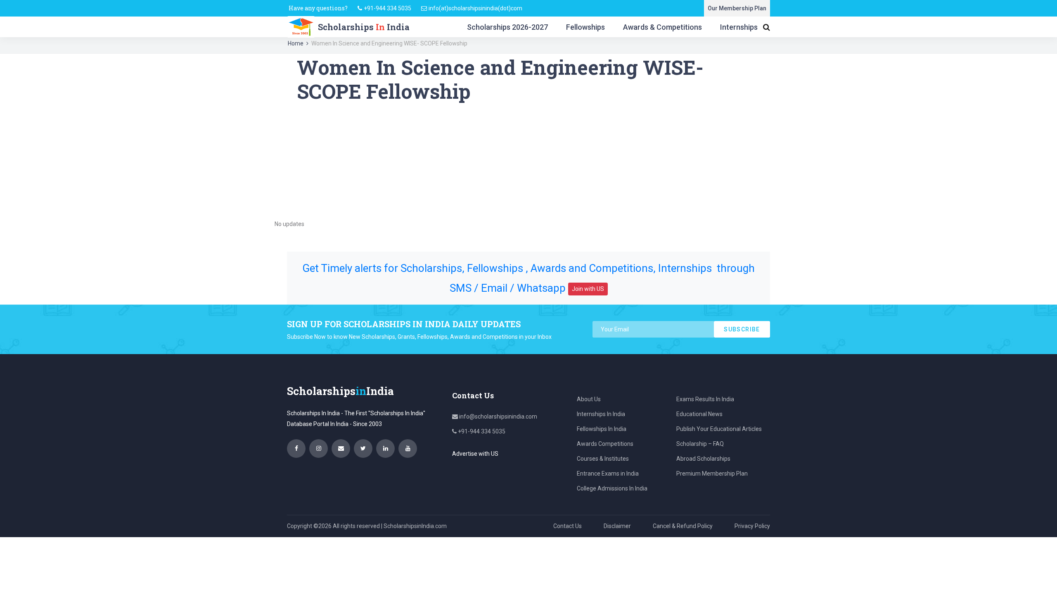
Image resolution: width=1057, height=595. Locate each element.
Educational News (699, 414)
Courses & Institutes (603, 458)
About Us (589, 399)
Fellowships (585, 27)
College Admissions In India (612, 488)
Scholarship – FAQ (700, 443)
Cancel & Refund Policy (683, 526)
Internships (739, 27)
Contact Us (567, 526)
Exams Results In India (705, 399)
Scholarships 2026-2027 (507, 27)
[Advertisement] (528, 161)
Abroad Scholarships (703, 458)
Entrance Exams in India (608, 473)
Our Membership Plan (737, 8)
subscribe (742, 329)
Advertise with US (475, 453)
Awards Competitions (605, 443)
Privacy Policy (752, 526)
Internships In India (601, 414)
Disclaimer (617, 526)
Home (295, 43)
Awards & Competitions (662, 27)
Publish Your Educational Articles (719, 429)
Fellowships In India (601, 429)
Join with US (588, 289)
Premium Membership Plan (712, 473)
